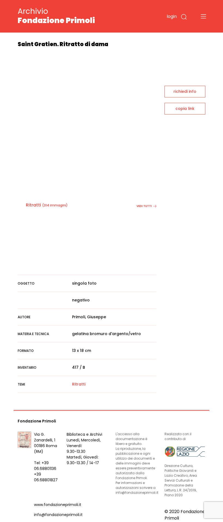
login (172, 16)
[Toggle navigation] (203, 16)
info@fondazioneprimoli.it (58, 514)
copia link (184, 108)
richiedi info (185, 91)
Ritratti (33, 205)
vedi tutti (144, 206)
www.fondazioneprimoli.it (57, 504)
